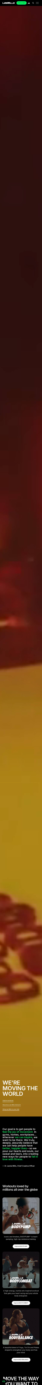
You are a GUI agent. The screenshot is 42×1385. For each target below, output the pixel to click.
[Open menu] (37, 3)
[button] (33, 3)
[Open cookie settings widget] (3, 1381)
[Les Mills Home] (8, 3)
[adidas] (29, 3)
